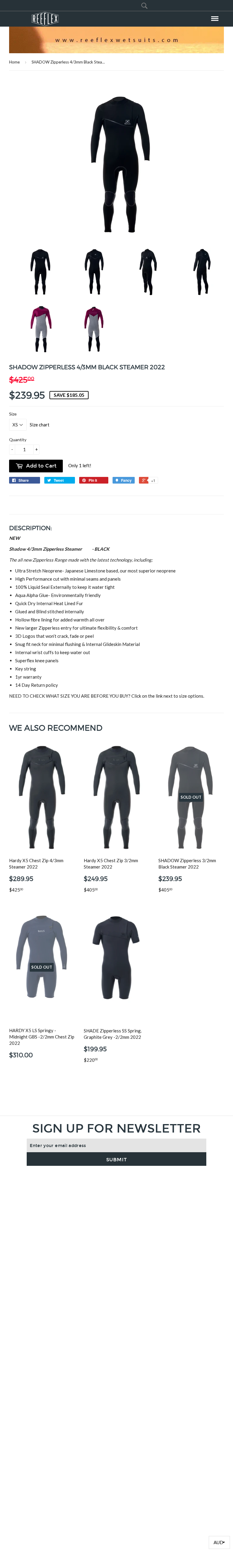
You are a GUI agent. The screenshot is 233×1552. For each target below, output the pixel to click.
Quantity (17, 439)
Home (14, 62)
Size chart (39, 424)
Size (13, 413)
